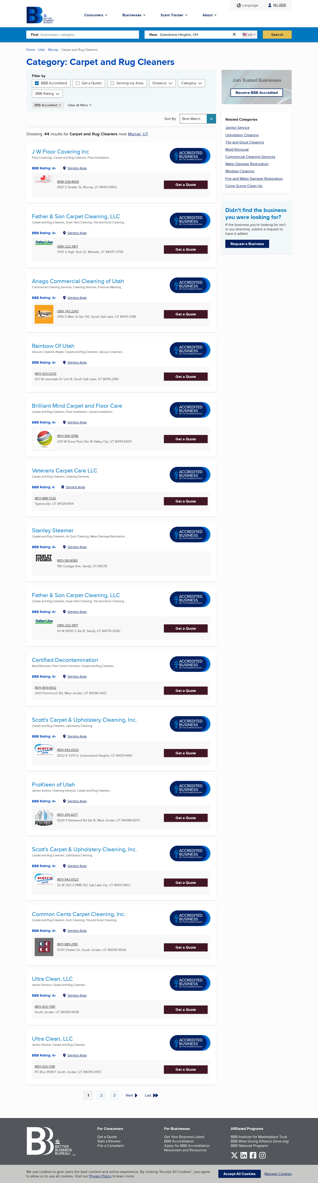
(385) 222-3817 (67, 247)
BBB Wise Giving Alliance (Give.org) (260, 1141)
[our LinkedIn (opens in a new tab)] (243, 1157)
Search (277, 34)
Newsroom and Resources (185, 1150)
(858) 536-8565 (68, 182)
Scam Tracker (172, 15)
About (208, 15)
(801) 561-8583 (67, 561)
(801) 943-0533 (68, 750)
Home (30, 49)
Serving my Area (129, 83)
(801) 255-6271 (67, 815)
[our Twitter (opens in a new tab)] (234, 1157)
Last (148, 1095)
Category (188, 83)
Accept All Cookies (239, 1173)
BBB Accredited (54, 83)
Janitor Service (237, 127)
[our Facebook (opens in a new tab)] (253, 1157)
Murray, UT (138, 134)
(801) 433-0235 (45, 374)
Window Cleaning (239, 171)
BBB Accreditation (179, 1141)
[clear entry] (235, 35)
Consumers (93, 15)
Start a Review (109, 1141)
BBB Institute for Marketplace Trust (259, 1136)
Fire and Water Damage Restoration (254, 178)
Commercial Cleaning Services (250, 156)
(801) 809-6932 (45, 688)
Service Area (77, 168)
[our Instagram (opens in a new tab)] (262, 1157)
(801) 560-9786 (67, 436)
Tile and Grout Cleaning (244, 142)
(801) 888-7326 (45, 498)
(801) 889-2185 (67, 944)
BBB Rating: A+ (44, 168)
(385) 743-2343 (68, 311)
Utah (41, 49)
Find (34, 34)
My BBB (279, 5)
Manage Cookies (278, 1174)
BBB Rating (44, 93)
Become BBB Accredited (257, 92)
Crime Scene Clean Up (243, 185)
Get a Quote (91, 83)
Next (129, 1095)
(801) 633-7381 (45, 1007)
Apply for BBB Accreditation (187, 1145)
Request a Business (247, 243)
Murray (53, 49)
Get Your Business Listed (184, 1136)
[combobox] (90, 34)
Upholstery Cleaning (242, 135)
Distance (159, 83)
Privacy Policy (100, 1176)
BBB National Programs (249, 1145)
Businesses (132, 15)
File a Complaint (110, 1145)
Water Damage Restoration (247, 164)
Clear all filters (78, 105)
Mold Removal (237, 149)
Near (153, 34)
